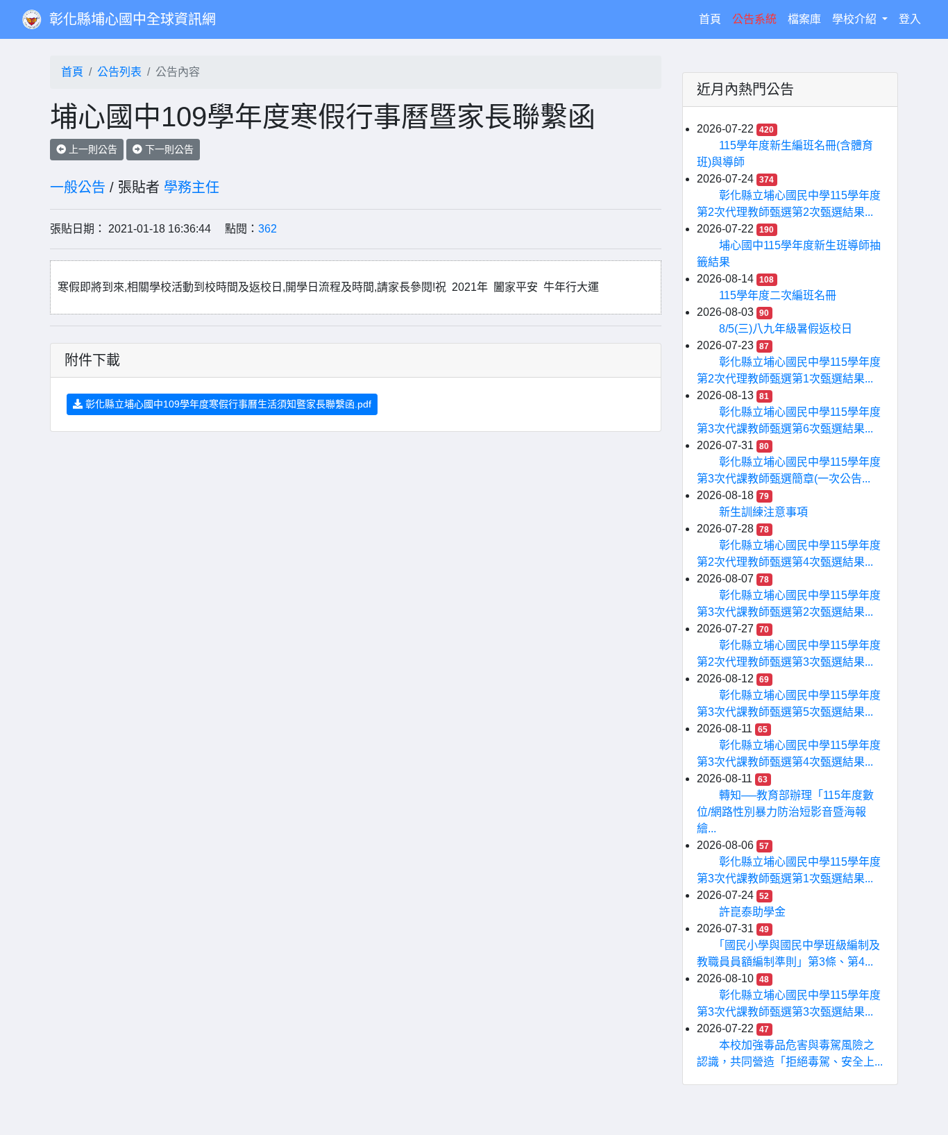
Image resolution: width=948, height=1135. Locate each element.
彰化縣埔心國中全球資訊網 (132, 19)
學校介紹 (855, 19)
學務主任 (191, 187)
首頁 (713, 18)
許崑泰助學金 (752, 912)
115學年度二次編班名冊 (777, 295)
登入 (910, 19)
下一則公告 (168, 149)
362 (267, 229)
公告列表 (119, 72)
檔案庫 (804, 19)
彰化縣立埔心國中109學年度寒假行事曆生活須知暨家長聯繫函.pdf (227, 404)
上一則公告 (91, 149)
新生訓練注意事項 (763, 512)
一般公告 (77, 187)
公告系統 (754, 19)
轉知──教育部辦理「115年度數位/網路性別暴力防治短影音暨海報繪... (785, 811)
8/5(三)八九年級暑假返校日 (785, 329)
